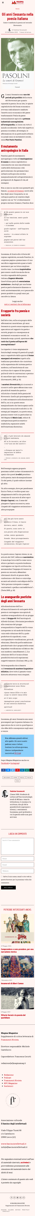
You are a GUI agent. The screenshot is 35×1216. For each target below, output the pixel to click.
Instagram (14, 763)
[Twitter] (13, 770)
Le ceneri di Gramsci (15, 191)
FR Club (17, 753)
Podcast (7, 1077)
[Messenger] (8, 770)
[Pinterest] (17, 770)
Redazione (9, 1075)
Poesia (17, 9)
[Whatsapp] (27, 770)
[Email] (31, 770)
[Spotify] (17, 1197)
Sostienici (8, 1086)
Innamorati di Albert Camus (12, 983)
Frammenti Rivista (9, 1040)
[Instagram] (14, 1197)
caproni (15, 777)
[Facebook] (3, 770)
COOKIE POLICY (6, 1211)
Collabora (11, 1209)
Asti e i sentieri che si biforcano (17, 304)
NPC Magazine (10, 1083)
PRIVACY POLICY (25, 1209)
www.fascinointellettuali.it (13, 1144)
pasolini (29, 777)
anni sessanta (7, 777)
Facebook (5, 763)
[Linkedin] (22, 770)
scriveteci (24, 1162)
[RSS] (20, 1197)
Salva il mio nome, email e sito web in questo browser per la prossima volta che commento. (16, 880)
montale (22, 777)
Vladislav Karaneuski (17, 791)
